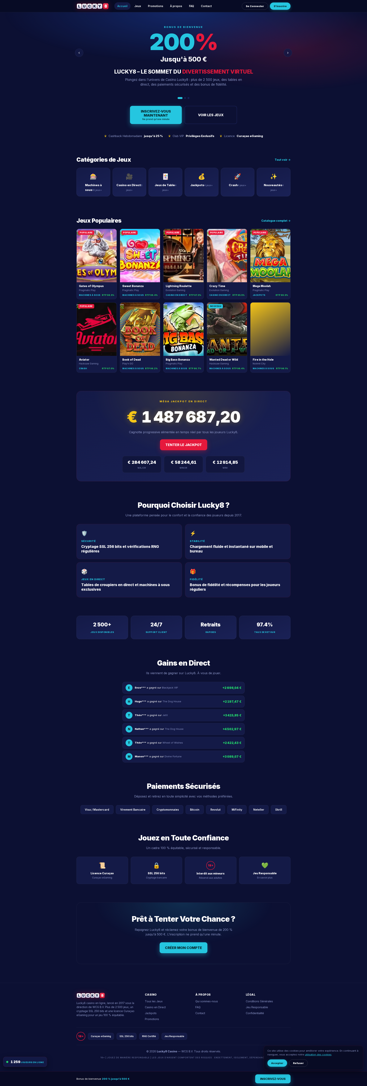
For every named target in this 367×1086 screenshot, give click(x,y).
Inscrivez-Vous (273, 1079)
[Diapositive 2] (183, 98)
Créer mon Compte (183, 948)
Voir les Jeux (211, 115)
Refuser (298, 1063)
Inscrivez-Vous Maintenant (156, 115)
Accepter (277, 1063)
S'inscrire (280, 6)
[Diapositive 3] (188, 98)
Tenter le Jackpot (183, 445)
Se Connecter (255, 6)
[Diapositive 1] (178, 98)
